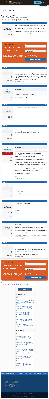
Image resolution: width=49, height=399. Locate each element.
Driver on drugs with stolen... (24, 336)
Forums (4, 7)
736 (24, 19)
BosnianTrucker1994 (20, 302)
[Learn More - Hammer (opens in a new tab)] (24, 2)
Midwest (10, 160)
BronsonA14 (18, 340)
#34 (45, 104)
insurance (35, 73)
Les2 (7, 206)
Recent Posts (11, 10)
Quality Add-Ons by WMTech (24, 395)
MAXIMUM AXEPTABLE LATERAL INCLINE (27, 313)
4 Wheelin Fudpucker (29, 343)
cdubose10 (24, 316)
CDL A (27, 56)
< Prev (8, 19)
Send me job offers (35, 59)
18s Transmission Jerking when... (29, 307)
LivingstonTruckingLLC (20, 308)
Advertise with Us (14, 382)
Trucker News (15, 381)
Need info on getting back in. (26, 319)
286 (11, 113)
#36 (45, 144)
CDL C (38, 56)
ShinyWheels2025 (19, 334)
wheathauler (22, 17)
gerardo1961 (18, 299)
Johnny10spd (25, 357)
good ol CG (10, 117)
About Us (7, 381)
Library (7, 382)
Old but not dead (29, 342)
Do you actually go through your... (27, 303)
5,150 (11, 209)
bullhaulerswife (7, 149)
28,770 (11, 156)
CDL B (32, 56)
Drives (23, 321)
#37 (45, 182)
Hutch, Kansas (9, 80)
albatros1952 (18, 314)
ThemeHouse (31, 396)
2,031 (11, 76)
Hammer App (12, 384)
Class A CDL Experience (30, 49)
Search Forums (5, 10)
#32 (45, 67)
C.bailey (22, 305)
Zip (25, 44)
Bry (19, 337)
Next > (27, 19)
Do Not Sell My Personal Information (12, 386)
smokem (22, 320)
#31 (45, 22)
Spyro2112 (24, 322)
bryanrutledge (25, 325)
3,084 (11, 31)
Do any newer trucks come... (27, 315)
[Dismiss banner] (43, 2)
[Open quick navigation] (45, 13)
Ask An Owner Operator (11, 17)
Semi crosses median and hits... (27, 352)
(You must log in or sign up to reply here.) (8, 282)
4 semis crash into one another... (28, 349)
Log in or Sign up (43, 5)
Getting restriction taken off (28, 356)
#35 (45, 125)
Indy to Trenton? (26, 363)
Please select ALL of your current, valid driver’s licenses (33, 55)
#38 (45, 200)
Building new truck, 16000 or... (25, 309)
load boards (25, 324)
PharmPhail (7, 28)
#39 (45, 221)
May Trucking (28, 345)
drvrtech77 (24, 350)
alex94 (7, 110)
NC (11, 35)
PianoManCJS (25, 364)
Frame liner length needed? (27, 359)
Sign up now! (25, 289)
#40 (45, 242)
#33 (45, 86)
